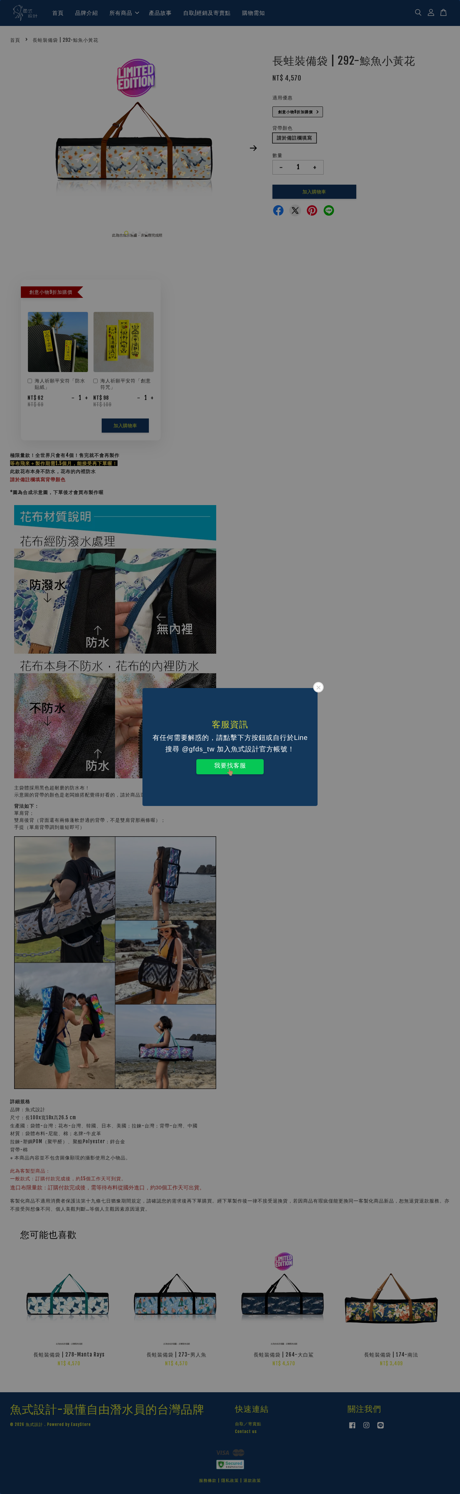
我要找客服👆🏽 (230, 768)
